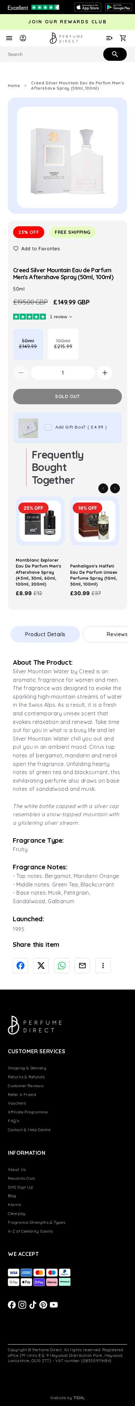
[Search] (114, 54)
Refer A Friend (22, 1094)
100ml (66, 349)
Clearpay (17, 1213)
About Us (17, 1169)
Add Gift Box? (81, 427)
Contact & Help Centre (29, 1129)
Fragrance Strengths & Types (36, 1222)
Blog (12, 1195)
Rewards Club (21, 1178)
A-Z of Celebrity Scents (30, 1231)
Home (14, 85)
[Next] (115, 488)
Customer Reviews (26, 1085)
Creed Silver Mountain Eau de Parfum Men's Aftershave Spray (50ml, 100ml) (78, 85)
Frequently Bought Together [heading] (58, 467)
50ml (31, 349)
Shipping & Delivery (27, 1067)
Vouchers (17, 1103)
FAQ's (13, 1120)
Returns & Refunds (26, 1076)
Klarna (14, 1204)
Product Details (45, 634)
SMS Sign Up (20, 1187)
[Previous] (103, 488)
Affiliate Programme (28, 1111)
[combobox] (67, 54)
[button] (36, 248)
